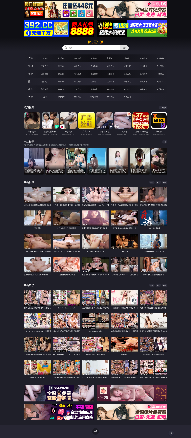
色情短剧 (127, 97)
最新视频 (29, 182)
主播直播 (143, 66)
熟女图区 (143, 81)
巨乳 (158, 182)
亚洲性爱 (44, 74)
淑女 (158, 285)
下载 (164, 142)
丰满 (151, 285)
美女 (151, 182)
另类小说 (127, 89)
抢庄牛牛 (160, 58)
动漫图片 (94, 81)
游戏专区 (94, 58)
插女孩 (44, 97)
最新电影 (29, 285)
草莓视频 (77, 97)
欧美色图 (77, 81)
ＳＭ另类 (160, 66)
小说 (30, 89)
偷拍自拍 (61, 74)
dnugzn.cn (95, 42)
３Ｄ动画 (94, 66)
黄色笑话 (143, 89)
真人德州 (61, 58)
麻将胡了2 (111, 58)
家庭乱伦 (61, 89)
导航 (30, 97)
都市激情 (44, 89)
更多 (164, 182)
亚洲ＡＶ (44, 66)
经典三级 (127, 74)
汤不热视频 (94, 97)
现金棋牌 (143, 58)
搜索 (124, 48)
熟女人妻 (110, 66)
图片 (30, 81)
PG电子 (45, 58)
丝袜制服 (127, 66)
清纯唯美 (127, 81)
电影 (30, 73)
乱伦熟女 (143, 74)
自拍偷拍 (61, 66)
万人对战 (77, 58)
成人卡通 (77, 74)
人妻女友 (77, 89)
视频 (30, 66)
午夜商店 (61, 97)
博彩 (30, 58)
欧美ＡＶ (77, 66)
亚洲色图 (61, 81)
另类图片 (160, 81)
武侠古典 (94, 89)
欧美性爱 (94, 74)
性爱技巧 (160, 89)
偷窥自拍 (44, 81)
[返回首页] (171, 433)
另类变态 (160, 74)
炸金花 (127, 58)
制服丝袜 (110, 74)
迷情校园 (110, 89)
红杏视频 (110, 97)
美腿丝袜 (110, 81)
